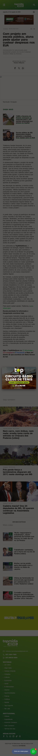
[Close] (36, 367)
